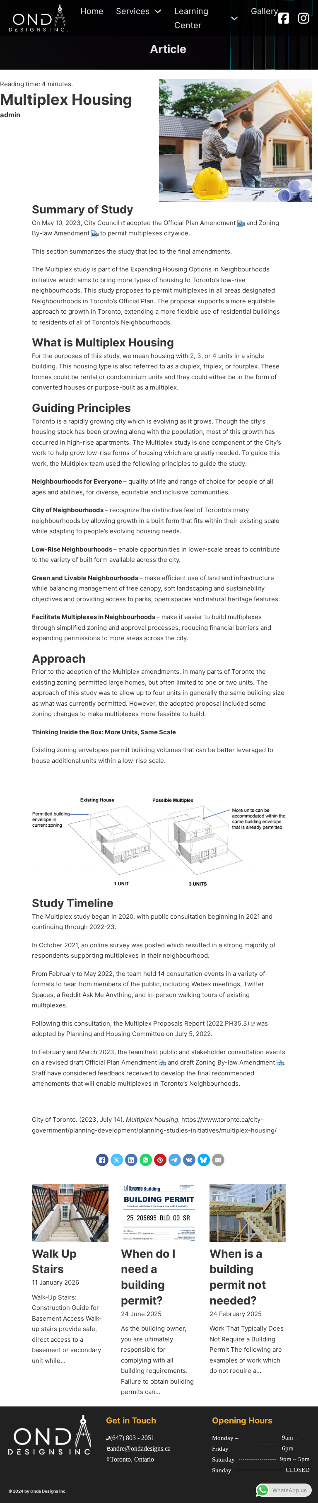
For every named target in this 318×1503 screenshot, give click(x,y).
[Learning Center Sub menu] (234, 18)
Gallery (264, 11)
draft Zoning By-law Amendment (228, 1062)
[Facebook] (102, 1160)
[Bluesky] (204, 1160)
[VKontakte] (189, 1160)
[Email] (218, 1160)
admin (10, 115)
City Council (102, 223)
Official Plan (136, 301)
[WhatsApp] (146, 1160)
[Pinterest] (160, 1160)
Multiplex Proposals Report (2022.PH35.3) (188, 1023)
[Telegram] (175, 1160)
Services (132, 11)
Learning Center (191, 18)
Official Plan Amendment (200, 223)
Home (92, 11)
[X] (117, 1160)
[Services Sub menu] (158, 11)
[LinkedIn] (131, 1160)
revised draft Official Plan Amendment (102, 1062)
